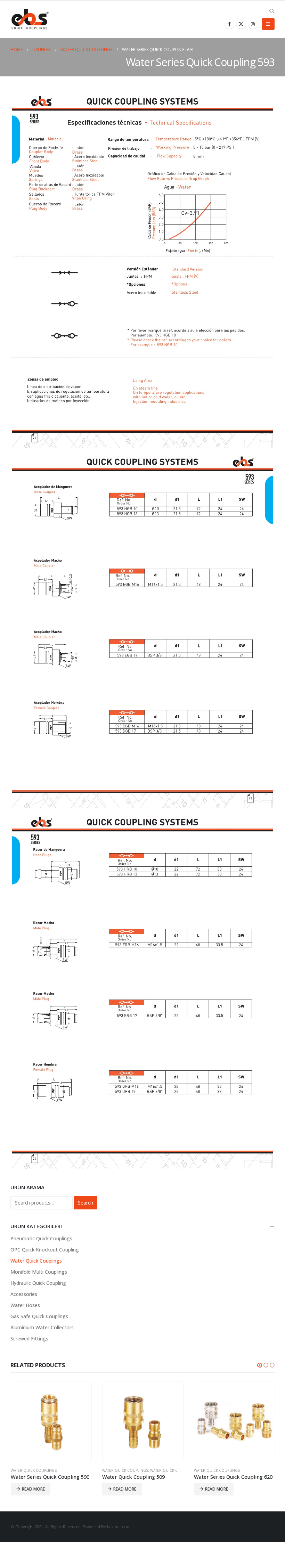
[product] (51, 1421)
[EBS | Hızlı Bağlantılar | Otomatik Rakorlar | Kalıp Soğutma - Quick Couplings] (29, 19)
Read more (33, 1489)
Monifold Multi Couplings (38, 1271)
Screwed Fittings (29, 1338)
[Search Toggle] (272, 11)
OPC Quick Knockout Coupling (44, 1249)
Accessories (23, 1294)
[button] (259, 1365)
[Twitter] (241, 24)
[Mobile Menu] (268, 24)
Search (85, 1202)
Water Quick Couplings (36, 1260)
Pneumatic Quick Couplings (41, 1238)
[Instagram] (253, 24)
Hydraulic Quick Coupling (38, 1283)
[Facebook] (229, 24)
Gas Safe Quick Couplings (39, 1316)
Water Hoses (25, 1305)
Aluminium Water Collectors (42, 1327)
